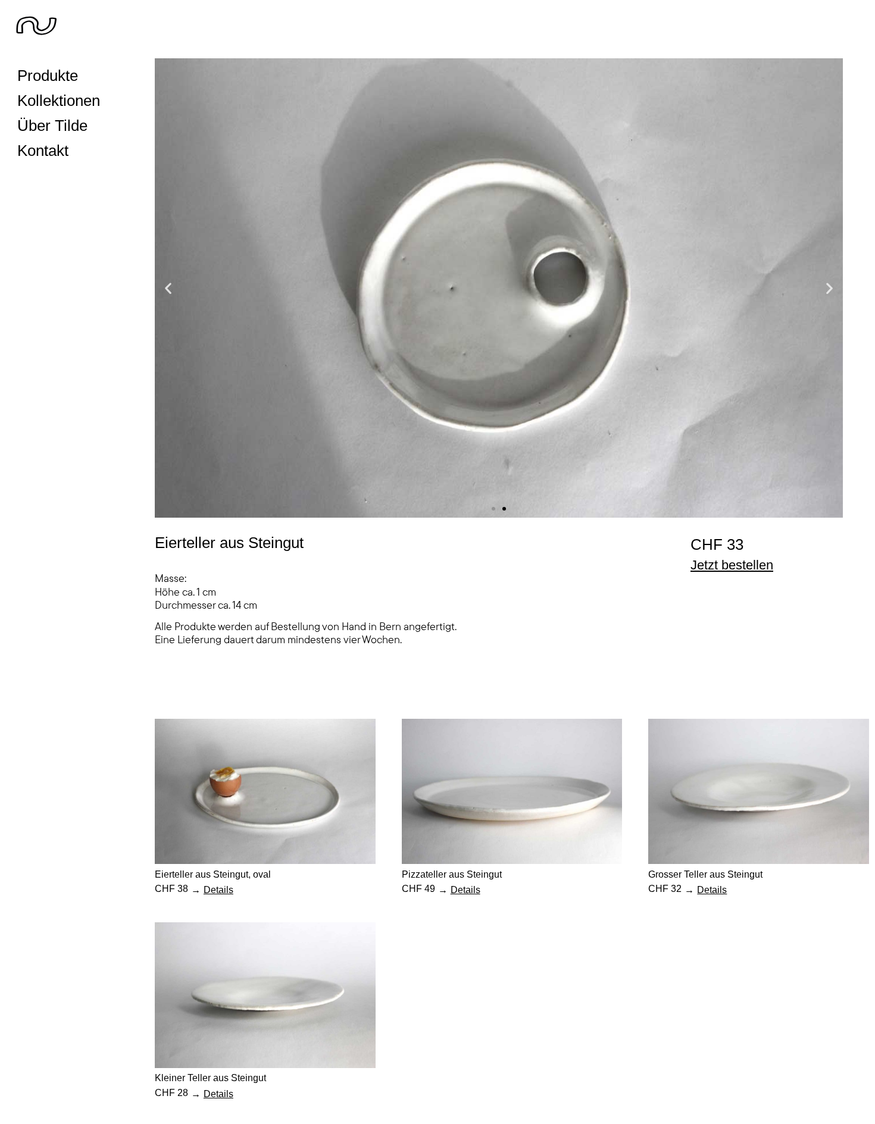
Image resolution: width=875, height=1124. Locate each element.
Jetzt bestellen (731, 565)
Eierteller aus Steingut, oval (213, 874)
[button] (168, 288)
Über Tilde (52, 125)
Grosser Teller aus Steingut (705, 874)
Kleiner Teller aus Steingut (210, 1077)
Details (218, 889)
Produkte (47, 75)
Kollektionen (58, 100)
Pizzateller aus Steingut (452, 874)
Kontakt (42, 150)
